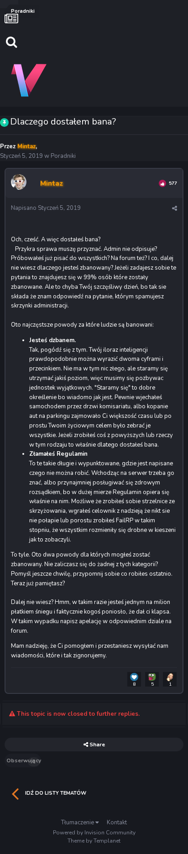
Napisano (46, 208)
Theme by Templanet (94, 840)
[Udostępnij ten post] (174, 208)
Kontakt (117, 822)
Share (96, 744)
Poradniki (63, 156)
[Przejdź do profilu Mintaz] (20, 183)
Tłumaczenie (78, 822)
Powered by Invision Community (94, 832)
